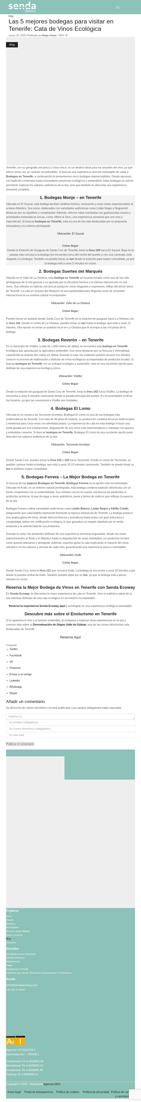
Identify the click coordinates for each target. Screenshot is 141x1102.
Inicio (9, 916)
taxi (72, 258)
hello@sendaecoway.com (21, 985)
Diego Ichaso (49, 35)
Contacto (11, 942)
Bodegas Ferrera (42, 477)
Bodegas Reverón (59, 340)
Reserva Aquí (70, 637)
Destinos (10, 923)
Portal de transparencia (38, 1092)
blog (11, 16)
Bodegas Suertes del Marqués (73, 271)
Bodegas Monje (59, 197)
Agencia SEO (52, 1084)
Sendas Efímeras (15, 957)
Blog (8, 938)
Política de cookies (67, 1092)
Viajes (9, 965)
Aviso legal (14, 1092)
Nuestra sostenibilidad (18, 931)
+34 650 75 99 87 (15, 989)
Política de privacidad (96, 1092)
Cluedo (10, 919)
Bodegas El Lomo (72, 408)
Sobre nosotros (14, 935)
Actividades (12, 927)
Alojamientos (13, 961)
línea (92, 250)
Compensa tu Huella (17, 969)
